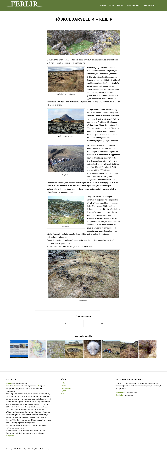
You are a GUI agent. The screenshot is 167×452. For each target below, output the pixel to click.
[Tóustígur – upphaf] (129, 349)
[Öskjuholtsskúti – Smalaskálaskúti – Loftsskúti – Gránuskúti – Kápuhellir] (147, 349)
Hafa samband (66, 388)
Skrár (63, 393)
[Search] (158, 5)
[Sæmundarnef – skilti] (19, 349)
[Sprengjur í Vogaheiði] (92, 349)
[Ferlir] (24, 5)
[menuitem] (103, 5)
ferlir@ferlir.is (10, 435)
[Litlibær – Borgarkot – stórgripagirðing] (74, 349)
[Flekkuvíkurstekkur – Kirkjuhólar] (37, 349)
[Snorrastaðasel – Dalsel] (111, 349)
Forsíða (63, 385)
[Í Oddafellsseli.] (83, 42)
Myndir (63, 390)
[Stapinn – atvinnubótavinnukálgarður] (56, 349)
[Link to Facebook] (159, 449)
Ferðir (63, 383)
